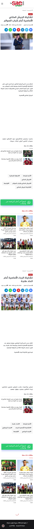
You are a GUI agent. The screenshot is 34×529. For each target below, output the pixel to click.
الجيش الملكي (26, 179)
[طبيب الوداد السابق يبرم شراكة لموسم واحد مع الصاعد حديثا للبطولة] (25, 243)
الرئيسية (29, 10)
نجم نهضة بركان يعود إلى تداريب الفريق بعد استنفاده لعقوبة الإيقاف (8, 253)
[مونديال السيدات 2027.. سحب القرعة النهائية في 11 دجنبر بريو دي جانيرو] (8, 221)
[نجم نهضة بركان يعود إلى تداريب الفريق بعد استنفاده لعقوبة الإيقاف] (8, 243)
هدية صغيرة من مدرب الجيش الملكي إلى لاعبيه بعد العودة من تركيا (11, 152)
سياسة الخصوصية (20, 526)
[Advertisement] (17, 65)
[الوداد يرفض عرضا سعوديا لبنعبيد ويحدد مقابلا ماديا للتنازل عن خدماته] (25, 221)
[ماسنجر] (14, 30)
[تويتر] (26, 30)
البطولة (24, 10)
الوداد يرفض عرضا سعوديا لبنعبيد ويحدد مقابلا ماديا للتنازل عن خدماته (26, 230)
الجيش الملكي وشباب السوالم (21, 183)
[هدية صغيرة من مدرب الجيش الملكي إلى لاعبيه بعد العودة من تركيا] (28, 153)
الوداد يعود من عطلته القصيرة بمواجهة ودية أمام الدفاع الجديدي (11, 160)
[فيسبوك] (31, 30)
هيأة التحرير (12, 526)
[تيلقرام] (6, 30)
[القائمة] (2, 5)
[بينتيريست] (18, 30)
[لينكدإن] (22, 30)
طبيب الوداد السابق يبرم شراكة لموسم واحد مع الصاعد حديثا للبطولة (25, 253)
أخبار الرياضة (26, 176)
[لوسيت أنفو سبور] (17, 4)
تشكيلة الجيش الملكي (23, 187)
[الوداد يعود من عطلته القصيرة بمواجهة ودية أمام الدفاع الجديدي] (28, 161)
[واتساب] (10, 30)
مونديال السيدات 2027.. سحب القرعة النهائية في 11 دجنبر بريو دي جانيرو (8, 230)
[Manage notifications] (3, 525)
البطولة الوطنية (14, 176)
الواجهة (6, 183)
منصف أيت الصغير (27, 25)
